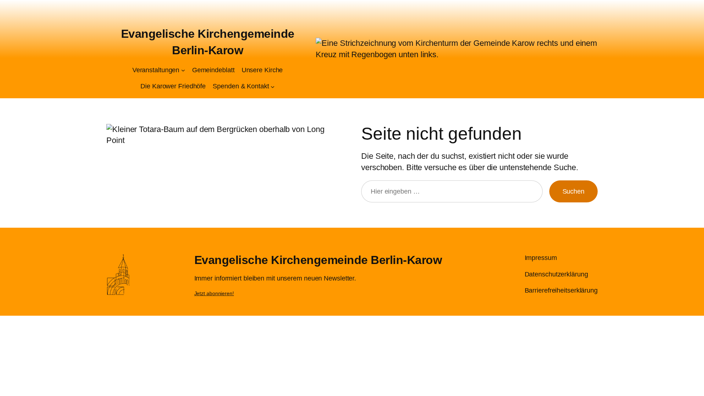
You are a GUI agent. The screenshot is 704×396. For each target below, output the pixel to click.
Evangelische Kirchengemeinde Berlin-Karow (318, 260)
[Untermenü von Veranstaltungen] (183, 70)
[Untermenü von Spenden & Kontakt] (273, 86)
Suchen (573, 191)
